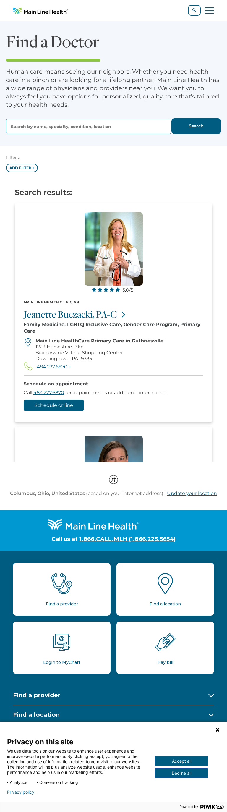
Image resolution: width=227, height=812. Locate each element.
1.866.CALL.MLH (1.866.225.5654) (127, 539)
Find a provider (36, 695)
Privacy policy (20, 792)
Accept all (181, 761)
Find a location (36, 714)
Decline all (181, 773)
